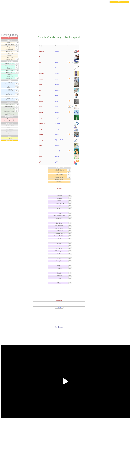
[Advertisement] (65, 19)
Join (119, 1)
